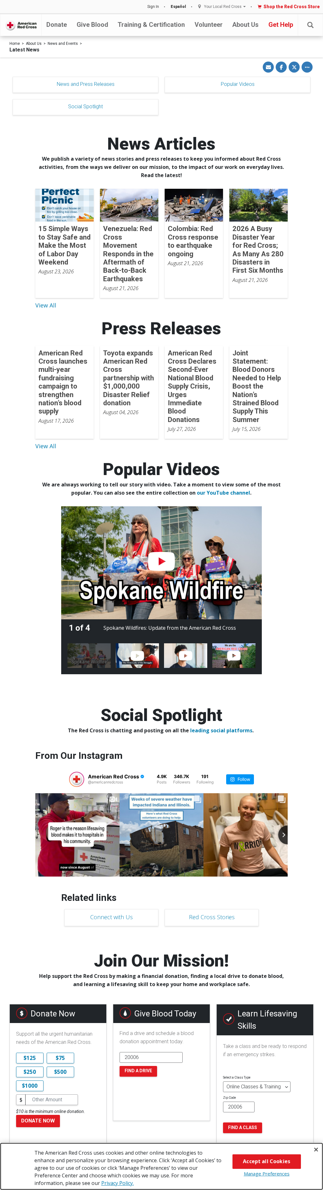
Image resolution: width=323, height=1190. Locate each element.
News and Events (63, 43)
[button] (310, 25)
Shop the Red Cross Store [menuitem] (291, 6)
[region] (161, 1166)
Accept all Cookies (266, 1161)
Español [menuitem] (178, 6)
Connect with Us (111, 917)
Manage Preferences (267, 1173)
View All (45, 305)
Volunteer (209, 24)
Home (14, 43)
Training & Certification (151, 24)
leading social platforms (221, 730)
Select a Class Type (236, 1077)
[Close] (316, 1150)
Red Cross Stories (212, 917)
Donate (56, 24)
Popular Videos (238, 84)
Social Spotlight (85, 107)
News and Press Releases (86, 84)
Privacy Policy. (117, 1183)
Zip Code (229, 1097)
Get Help (280, 24)
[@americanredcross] (76, 779)
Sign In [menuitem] (153, 6)
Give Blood (92, 24)
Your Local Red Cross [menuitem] (223, 7)
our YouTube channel (223, 492)
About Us (245, 24)
